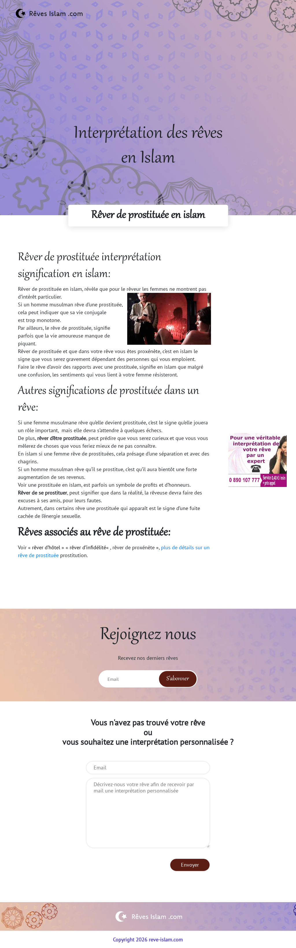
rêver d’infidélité (88, 547)
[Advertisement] (148, 81)
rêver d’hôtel (46, 547)
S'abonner (177, 679)
